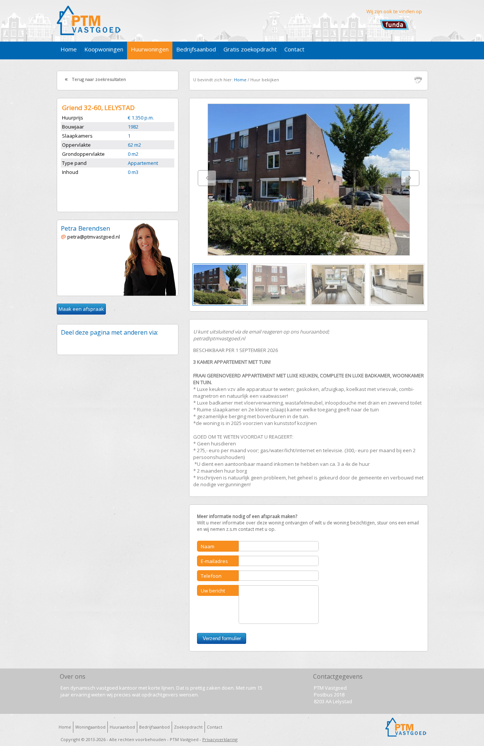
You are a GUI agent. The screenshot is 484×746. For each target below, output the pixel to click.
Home (240, 79)
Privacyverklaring (219, 739)
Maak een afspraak (81, 309)
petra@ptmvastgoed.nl (93, 236)
